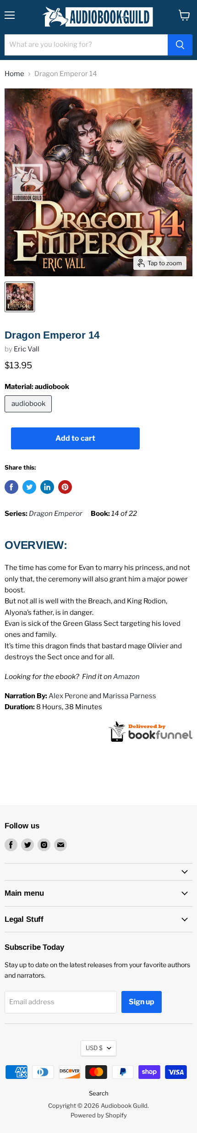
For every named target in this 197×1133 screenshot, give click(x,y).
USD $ (94, 1047)
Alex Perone (68, 696)
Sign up (141, 1001)
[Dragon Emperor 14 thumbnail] (19, 297)
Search (99, 1093)
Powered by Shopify (99, 1115)
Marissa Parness (129, 696)
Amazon (126, 677)
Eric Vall (26, 349)
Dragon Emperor (55, 513)
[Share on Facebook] (11, 487)
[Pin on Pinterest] (65, 487)
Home (14, 74)
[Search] (180, 44)
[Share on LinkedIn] (47, 487)
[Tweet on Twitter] (29, 487)
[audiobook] (29, 415)
